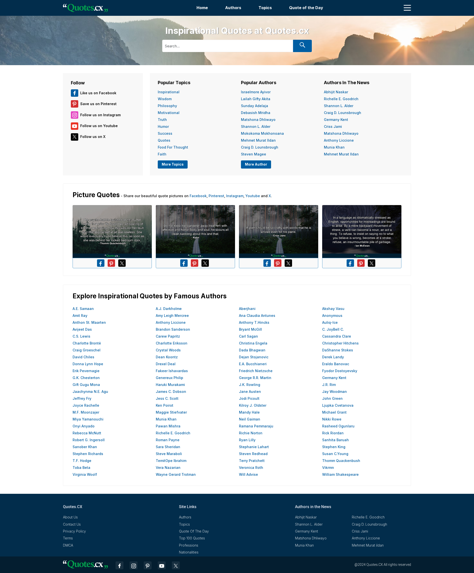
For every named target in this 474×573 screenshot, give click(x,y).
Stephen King (333, 447)
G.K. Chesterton (86, 378)
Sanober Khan (85, 447)
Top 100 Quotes (192, 538)
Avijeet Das (82, 329)
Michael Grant (334, 412)
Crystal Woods (168, 350)
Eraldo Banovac (335, 364)
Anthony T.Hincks (254, 322)
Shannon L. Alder (255, 126)
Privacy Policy (74, 531)
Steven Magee (253, 154)
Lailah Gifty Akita (255, 99)
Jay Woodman (334, 391)
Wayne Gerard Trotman (176, 474)
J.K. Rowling (249, 384)
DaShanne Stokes (337, 350)
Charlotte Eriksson (171, 343)
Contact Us (72, 524)
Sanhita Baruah (335, 440)
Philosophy (167, 106)
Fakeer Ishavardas (172, 371)
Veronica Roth (251, 467)
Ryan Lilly (247, 440)
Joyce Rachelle (86, 405)
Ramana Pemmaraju (256, 426)
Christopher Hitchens (340, 343)
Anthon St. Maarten (89, 322)
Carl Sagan (248, 336)
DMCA (68, 545)
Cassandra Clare (336, 336)
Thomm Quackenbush (341, 460)
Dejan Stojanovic (253, 357)
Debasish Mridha (255, 113)
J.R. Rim (329, 384)
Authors (233, 7)
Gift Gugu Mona (86, 384)
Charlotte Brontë (87, 343)
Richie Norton (250, 433)
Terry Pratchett (252, 460)
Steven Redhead (253, 454)
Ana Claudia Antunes (257, 315)
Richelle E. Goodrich (341, 99)
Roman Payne (167, 440)
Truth (162, 119)
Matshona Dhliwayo (258, 119)
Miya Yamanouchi (88, 419)
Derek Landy (333, 357)
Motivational (168, 113)
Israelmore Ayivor (256, 92)
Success (165, 133)
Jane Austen (250, 391)
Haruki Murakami (170, 384)
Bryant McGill (250, 329)
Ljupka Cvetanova (338, 405)
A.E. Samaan (83, 308)
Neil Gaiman (249, 419)
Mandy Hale (249, 412)
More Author (256, 164)
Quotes (164, 140)
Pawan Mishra (168, 426)
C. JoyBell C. (333, 329)
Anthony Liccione (339, 140)
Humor (163, 126)
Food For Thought (173, 147)
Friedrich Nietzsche (256, 371)
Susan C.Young (335, 454)
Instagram (234, 196)
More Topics (173, 164)
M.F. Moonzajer (86, 412)
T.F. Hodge (82, 460)
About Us (70, 517)
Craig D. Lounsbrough (259, 147)
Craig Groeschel (86, 350)
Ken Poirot (164, 405)
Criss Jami (333, 126)
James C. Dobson (171, 391)
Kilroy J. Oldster (252, 405)
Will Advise (248, 474)
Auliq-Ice (330, 322)
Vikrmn (328, 467)
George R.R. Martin (255, 378)
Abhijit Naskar (336, 92)
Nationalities (188, 552)
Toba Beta (81, 467)
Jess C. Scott (167, 398)
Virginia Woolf (85, 474)
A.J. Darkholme (169, 308)
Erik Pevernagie (86, 371)
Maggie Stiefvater (171, 412)
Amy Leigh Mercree (172, 315)
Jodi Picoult (249, 398)
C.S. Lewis (81, 336)
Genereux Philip (169, 378)
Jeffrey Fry (82, 398)
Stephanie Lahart (254, 447)
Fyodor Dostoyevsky (339, 371)
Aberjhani (247, 308)
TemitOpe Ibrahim (171, 460)
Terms (68, 538)
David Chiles (83, 357)
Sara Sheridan (168, 447)
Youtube (252, 196)
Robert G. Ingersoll (89, 440)
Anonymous (332, 315)
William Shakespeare (340, 474)
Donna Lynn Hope (88, 364)
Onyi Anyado (84, 426)
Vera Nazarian (168, 467)
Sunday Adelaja (254, 106)
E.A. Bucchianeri (253, 364)
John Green (332, 398)
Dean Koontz (167, 357)
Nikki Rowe (331, 419)
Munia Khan (334, 147)
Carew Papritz (168, 336)
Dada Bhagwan (252, 350)
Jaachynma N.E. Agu (90, 391)
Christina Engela (253, 343)
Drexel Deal (166, 364)
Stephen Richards (88, 454)
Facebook (198, 196)
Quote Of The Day (194, 531)
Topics (265, 7)
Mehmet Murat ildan (258, 140)
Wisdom (165, 99)
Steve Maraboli (169, 454)
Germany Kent (336, 119)
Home (202, 7)
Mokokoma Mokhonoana (262, 133)
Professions (188, 545)
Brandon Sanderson (173, 329)
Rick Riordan (333, 433)
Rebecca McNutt (87, 433)
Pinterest (216, 196)
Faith (162, 154)
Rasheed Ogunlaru (338, 426)
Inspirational (168, 92)
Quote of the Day (306, 7)
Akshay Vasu (333, 308)
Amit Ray (80, 315)
